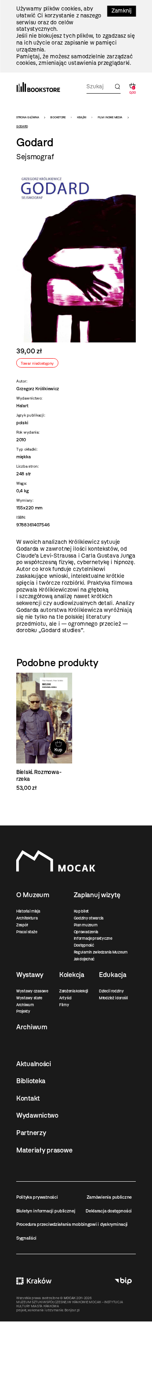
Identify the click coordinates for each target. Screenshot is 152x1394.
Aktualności (33, 1064)
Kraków (33, 1280)
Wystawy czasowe (32, 991)
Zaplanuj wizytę (97, 895)
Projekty (23, 1011)
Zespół (22, 925)
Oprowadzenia (86, 932)
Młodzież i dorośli (113, 998)
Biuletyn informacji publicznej (45, 1211)
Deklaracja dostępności (109, 1211)
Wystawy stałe (29, 998)
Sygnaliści (26, 1238)
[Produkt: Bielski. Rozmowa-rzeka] (44, 732)
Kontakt (28, 1098)
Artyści (65, 998)
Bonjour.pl (71, 1310)
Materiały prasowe (44, 1150)
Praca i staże (26, 932)
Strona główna (27, 117)
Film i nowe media (110, 117)
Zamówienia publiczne (109, 1197)
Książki (81, 117)
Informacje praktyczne (93, 938)
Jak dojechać (84, 959)
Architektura (27, 918)
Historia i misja (28, 911)
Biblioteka (30, 1081)
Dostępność (84, 945)
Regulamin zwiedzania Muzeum (101, 952)
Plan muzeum (86, 925)
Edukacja (112, 975)
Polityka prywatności (37, 1197)
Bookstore (57, 117)
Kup (58, 750)
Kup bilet (81, 911)
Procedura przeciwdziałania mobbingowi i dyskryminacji (72, 1224)
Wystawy (29, 975)
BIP (123, 1280)
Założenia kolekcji (73, 991)
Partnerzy (31, 1133)
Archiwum (25, 1005)
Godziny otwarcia (89, 918)
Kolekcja (71, 975)
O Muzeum (32, 895)
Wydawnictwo (37, 1115)
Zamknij (121, 10)
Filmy (64, 1005)
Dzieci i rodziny (111, 991)
